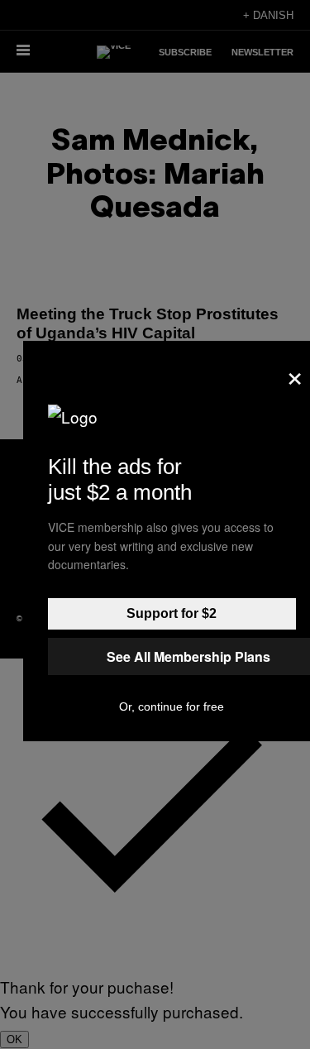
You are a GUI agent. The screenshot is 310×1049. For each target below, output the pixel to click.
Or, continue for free (171, 706)
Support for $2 (171, 613)
